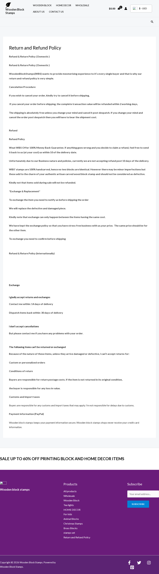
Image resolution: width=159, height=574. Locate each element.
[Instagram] (149, 563)
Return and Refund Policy (77, 537)
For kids (68, 514)
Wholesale (82, 5)
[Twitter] (139, 563)
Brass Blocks (70, 528)
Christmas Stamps (73, 523)
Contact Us (56, 11)
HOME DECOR (63, 5)
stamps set (69, 532)
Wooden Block (72, 500)
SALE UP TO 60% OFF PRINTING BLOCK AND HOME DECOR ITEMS (62, 458)
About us (38, 11)
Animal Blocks (71, 518)
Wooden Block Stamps (14, 11)
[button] (152, 22)
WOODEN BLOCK (42, 5)
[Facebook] (129, 563)
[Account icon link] (125, 8)
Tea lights (69, 505)
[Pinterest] (132, 567)
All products (70, 491)
